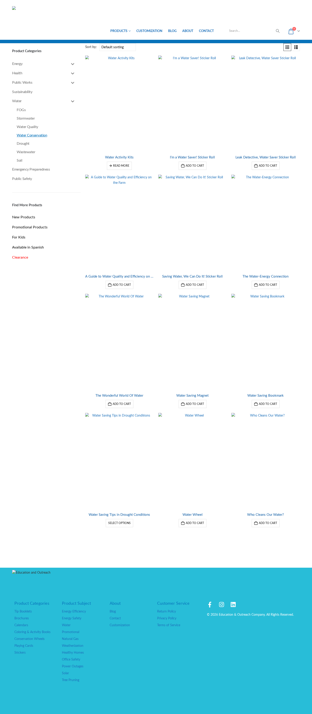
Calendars (21, 625)
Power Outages (72, 666)
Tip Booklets (23, 611)
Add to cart (195, 165)
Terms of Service (168, 625)
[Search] (277, 31)
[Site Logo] (32, 20)
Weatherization (72, 645)
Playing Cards (23, 645)
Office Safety (71, 659)
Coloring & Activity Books (32, 632)
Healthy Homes (73, 652)
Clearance (20, 257)
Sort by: (91, 47)
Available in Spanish (28, 247)
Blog (172, 31)
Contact (206, 31)
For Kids (18, 237)
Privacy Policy (166, 618)
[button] (287, 47)
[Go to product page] (119, 104)
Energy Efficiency (74, 611)
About (187, 31)
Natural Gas (70, 639)
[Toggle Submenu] (73, 64)
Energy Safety (71, 618)
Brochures (21, 618)
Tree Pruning (70, 680)
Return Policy (166, 611)
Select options (119, 523)
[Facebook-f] (210, 604)
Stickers (20, 652)
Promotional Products (30, 227)
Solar (65, 673)
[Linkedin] (233, 604)
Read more (121, 165)
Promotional (70, 632)
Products (118, 31)
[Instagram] (221, 604)
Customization (149, 31)
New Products (23, 217)
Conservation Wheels (29, 639)
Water (66, 625)
